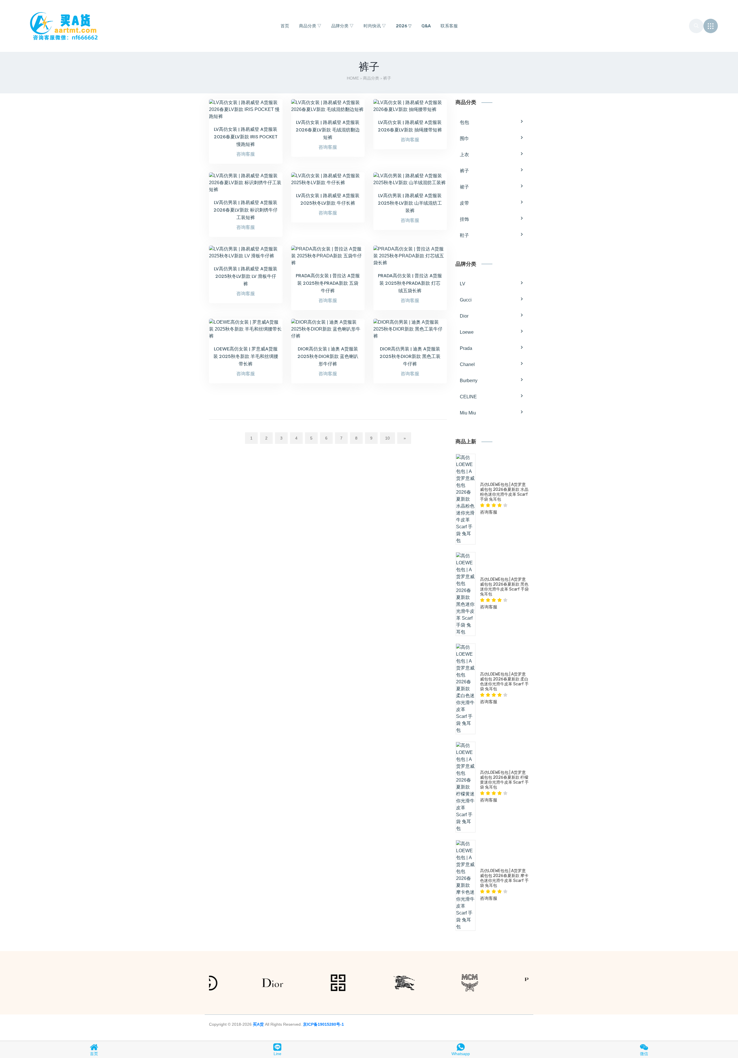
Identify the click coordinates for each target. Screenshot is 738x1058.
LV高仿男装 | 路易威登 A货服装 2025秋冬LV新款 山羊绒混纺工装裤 (410, 203)
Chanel (467, 364)
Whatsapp (460, 1053)
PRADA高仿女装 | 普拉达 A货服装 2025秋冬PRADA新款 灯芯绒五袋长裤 (410, 283)
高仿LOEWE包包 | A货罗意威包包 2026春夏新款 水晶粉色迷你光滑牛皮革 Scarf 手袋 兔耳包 (504, 491)
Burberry (468, 380)
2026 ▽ (404, 26)
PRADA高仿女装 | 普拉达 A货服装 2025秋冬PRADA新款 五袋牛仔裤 (328, 283)
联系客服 (449, 26)
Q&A (426, 26)
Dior (464, 316)
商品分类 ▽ (310, 26)
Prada (466, 348)
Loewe (467, 332)
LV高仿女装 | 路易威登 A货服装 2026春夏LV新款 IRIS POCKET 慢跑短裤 (246, 136)
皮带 (464, 203)
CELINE (468, 396)
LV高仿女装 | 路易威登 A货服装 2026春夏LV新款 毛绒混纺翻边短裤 (328, 129)
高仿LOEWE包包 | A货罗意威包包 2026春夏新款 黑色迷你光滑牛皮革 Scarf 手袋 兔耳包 (504, 586)
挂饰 (464, 219)
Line (277, 1053)
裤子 (464, 170)
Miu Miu (468, 412)
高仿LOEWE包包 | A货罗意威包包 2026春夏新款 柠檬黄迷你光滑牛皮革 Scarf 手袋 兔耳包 (504, 779)
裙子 (464, 186)
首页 (284, 26)
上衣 (464, 154)
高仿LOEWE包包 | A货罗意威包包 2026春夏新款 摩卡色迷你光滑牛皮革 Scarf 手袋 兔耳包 (504, 878)
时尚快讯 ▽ (375, 26)
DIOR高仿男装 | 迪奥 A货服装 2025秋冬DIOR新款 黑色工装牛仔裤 (410, 356)
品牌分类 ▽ (342, 26)
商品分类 (371, 78)
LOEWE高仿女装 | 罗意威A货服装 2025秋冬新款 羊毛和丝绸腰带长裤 (245, 356)
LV (462, 283)
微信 (644, 1053)
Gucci (466, 299)
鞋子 (464, 235)
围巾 (464, 138)
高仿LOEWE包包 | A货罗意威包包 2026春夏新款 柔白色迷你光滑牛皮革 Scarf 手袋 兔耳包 (504, 681)
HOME (353, 78)
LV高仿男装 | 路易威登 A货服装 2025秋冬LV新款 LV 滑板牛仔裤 (245, 276)
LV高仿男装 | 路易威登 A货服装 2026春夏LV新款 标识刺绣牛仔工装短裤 (246, 209)
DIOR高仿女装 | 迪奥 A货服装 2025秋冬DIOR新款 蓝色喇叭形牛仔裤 (328, 356)
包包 (464, 122)
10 (387, 438)
